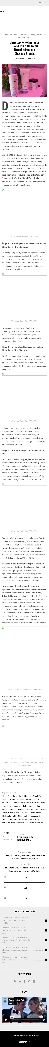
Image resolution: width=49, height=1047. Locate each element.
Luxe (10, 34)
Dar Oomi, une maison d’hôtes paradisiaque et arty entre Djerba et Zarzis (15, 930)
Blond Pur (6, 796)
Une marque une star (35, 34)
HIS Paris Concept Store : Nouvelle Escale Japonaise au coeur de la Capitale (24, 867)
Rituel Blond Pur (15, 812)
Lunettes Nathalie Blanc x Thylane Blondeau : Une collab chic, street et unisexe (15, 950)
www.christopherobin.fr (12, 782)
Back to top (22, 1042)
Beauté (5, 34)
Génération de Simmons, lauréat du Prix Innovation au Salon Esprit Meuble (15, 920)
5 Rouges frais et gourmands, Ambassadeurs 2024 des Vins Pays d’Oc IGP (24, 855)
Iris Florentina (28, 805)
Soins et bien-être (20, 34)
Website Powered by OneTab (29, 1036)
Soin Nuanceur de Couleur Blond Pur (27, 822)
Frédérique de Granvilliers (26, 58)
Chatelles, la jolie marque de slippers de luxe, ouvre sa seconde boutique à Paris (15, 960)
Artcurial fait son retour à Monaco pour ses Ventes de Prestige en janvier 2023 (16, 940)
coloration (6, 802)
